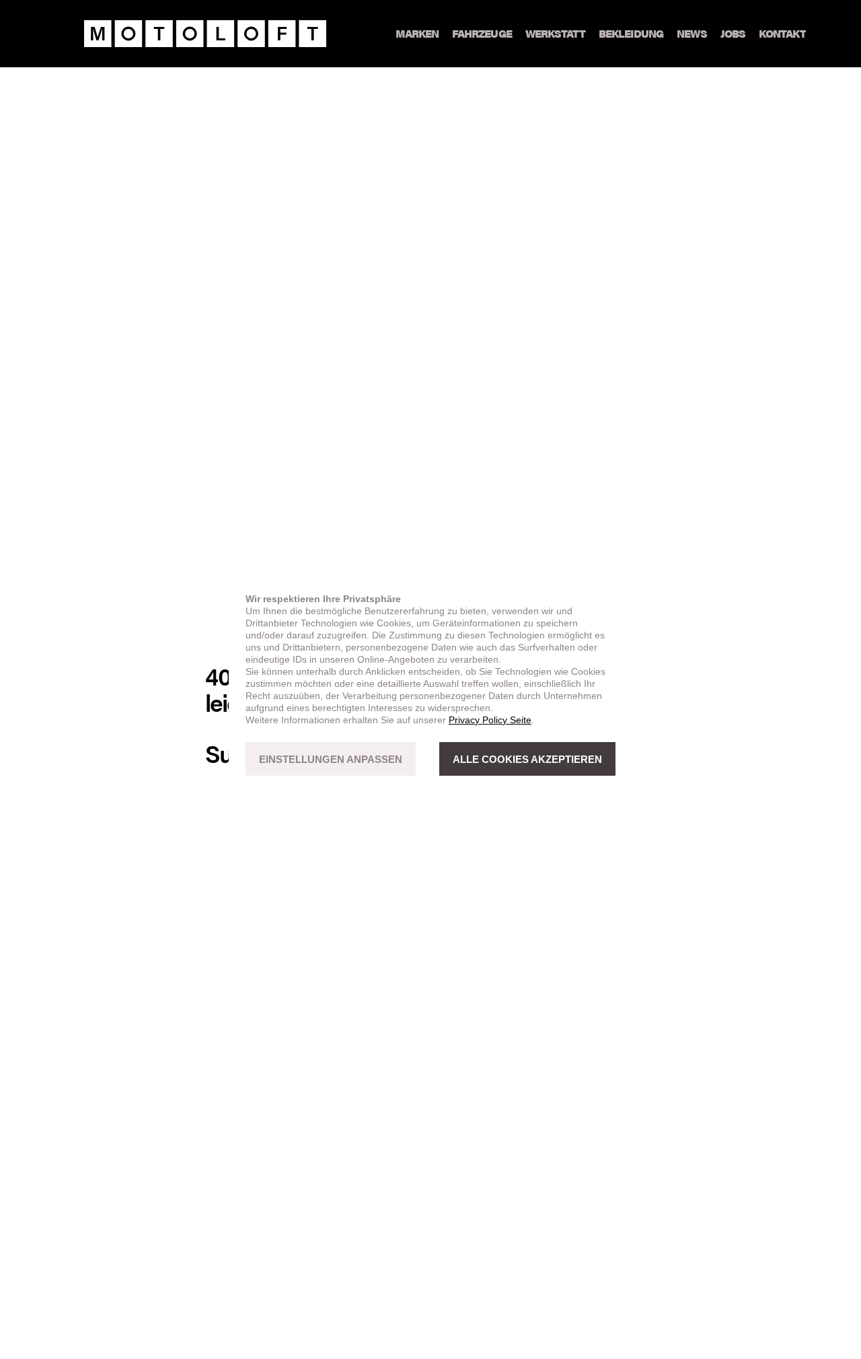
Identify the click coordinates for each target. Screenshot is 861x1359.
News (691, 33)
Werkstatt (555, 33)
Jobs (732, 33)
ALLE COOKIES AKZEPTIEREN (527, 759)
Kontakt (782, 33)
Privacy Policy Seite (490, 719)
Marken (417, 33)
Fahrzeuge (481, 33)
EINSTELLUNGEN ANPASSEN (330, 759)
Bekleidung (631, 33)
